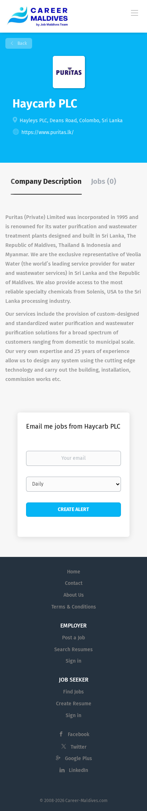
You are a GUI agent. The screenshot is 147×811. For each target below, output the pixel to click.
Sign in (73, 661)
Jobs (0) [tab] (103, 181)
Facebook (78, 734)
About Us (74, 595)
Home (73, 572)
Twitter (79, 747)
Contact (73, 583)
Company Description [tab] (46, 181)
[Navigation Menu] (134, 12)
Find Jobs (73, 692)
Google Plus (78, 758)
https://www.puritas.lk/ (47, 132)
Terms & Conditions (73, 607)
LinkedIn (78, 770)
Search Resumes (73, 650)
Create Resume (73, 704)
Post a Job (73, 638)
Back (21, 43)
